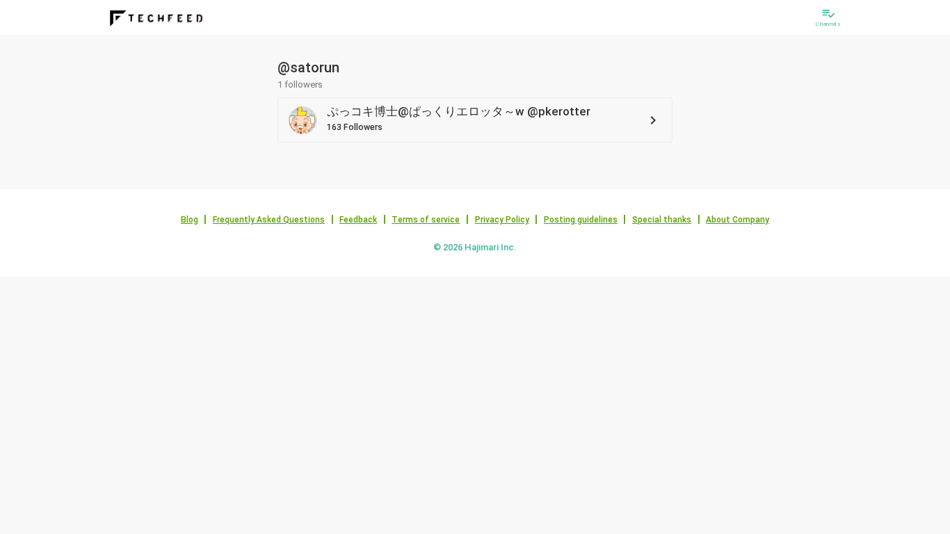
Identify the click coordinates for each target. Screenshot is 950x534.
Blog (189, 220)
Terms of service (426, 220)
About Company (737, 220)
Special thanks (661, 220)
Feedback (358, 220)
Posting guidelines (581, 220)
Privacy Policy (502, 220)
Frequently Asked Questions (269, 220)
